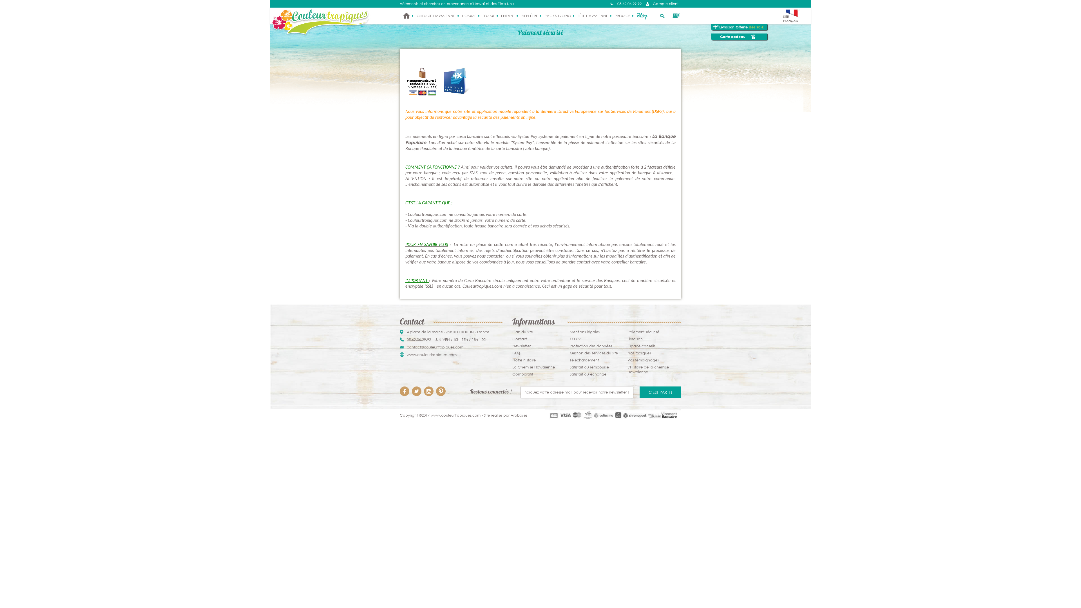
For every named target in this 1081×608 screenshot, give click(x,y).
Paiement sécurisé (643, 332)
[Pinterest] (441, 391)
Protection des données (591, 346)
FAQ (516, 353)
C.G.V (575, 339)
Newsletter (521, 346)
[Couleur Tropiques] (320, 22)
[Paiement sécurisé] (613, 415)
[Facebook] (404, 391)
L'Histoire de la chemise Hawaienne (648, 369)
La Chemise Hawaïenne (533, 367)
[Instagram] (429, 391)
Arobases (519, 415)
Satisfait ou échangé (588, 374)
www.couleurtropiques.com (432, 354)
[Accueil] (406, 16)
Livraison (635, 339)
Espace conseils (641, 346)
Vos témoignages (643, 360)
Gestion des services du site (594, 353)
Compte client (665, 3)
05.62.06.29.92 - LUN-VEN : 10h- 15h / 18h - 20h (447, 339)
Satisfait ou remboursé (589, 367)
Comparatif (522, 374)
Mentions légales (585, 332)
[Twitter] (416, 391)
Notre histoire (524, 360)
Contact (519, 339)
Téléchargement (584, 360)
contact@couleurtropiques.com (435, 347)
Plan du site (522, 332)
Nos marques (639, 353)
